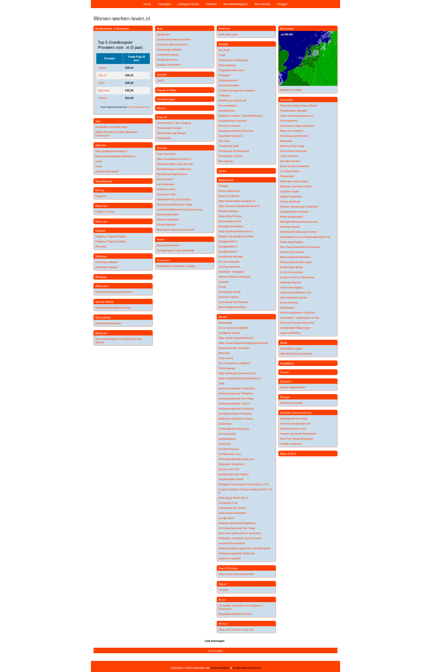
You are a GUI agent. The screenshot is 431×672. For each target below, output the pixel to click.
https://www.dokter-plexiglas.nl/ (237, 201)
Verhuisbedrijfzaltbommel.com (113, 307)
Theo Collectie (289, 156)
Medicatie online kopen (294, 181)
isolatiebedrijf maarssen (233, 121)
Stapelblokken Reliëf (231, 479)
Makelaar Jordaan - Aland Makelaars (240, 115)
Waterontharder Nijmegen (295, 257)
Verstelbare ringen (291, 348)
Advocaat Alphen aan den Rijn (175, 164)
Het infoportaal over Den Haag (237, 528)
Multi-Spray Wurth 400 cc (233, 498)
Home (147, 4)
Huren (160, 239)
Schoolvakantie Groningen (296, 262)
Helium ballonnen (229, 191)
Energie (285, 397)
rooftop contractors (291, 444)
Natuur (223, 584)
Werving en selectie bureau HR (175, 229)
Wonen (223, 317)
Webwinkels (226, 180)
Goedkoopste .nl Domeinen (112, 28)
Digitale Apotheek (291, 196)
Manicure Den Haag (292, 146)
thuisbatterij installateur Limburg (176, 266)
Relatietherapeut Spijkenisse (174, 169)
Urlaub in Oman (104, 211)
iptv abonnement (290, 161)
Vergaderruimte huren (231, 70)
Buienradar (287, 28)
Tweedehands (103, 181)
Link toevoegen (215, 641)
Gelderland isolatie (291, 403)
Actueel (161, 74)
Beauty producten (229, 196)
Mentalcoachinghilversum (172, 174)
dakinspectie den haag (293, 418)
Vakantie (100, 145)
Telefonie (224, 28)
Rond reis (101, 206)
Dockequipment (228, 80)
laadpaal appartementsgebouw (237, 523)
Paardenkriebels (228, 211)
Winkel (223, 623)
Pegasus (100, 196)
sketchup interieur (290, 282)
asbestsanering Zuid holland (174, 199)
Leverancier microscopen (234, 302)
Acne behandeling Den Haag (174, 204)
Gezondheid (102, 317)
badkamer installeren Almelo (236, 419)
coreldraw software (106, 262)
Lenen (222, 171)
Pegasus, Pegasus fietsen (110, 236)
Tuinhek (223, 590)
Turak (222, 55)
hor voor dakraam (229, 261)
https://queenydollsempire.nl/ (236, 231)
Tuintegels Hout (228, 503)
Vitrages (223, 186)
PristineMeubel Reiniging (234, 429)
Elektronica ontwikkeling (233, 60)
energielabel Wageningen (295, 328)
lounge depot (226, 518)
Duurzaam (163, 260)
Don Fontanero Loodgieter (234, 363)
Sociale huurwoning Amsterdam (299, 206)
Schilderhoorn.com (230, 454)
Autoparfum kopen (168, 54)
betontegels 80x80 (230, 292)
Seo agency (226, 161)
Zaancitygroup (227, 65)
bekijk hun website (230, 558)
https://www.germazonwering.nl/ (237, 373)
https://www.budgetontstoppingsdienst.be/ (243, 343)
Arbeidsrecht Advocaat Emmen (113, 292)
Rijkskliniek (287, 176)
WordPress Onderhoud (232, 100)
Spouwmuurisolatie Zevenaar (236, 131)
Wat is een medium (291, 131)
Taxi (97, 121)
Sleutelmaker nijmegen (294, 110)
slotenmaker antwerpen (232, 513)
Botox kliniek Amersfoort (294, 166)
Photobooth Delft (229, 146)
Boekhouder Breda (291, 267)
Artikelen (211, 4)
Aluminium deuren (229, 126)
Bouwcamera (165, 179)
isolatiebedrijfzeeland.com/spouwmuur (180, 209)
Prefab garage (227, 368)
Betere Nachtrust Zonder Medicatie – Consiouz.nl (117, 133)
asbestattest (287, 307)
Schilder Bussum (229, 449)
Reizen (161, 108)
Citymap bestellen (229, 266)
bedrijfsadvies (227, 110)
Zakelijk (223, 44)
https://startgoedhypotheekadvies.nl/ (240, 378)
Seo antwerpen (228, 105)
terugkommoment (167, 59)
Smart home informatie (293, 151)
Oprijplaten (163, 34)
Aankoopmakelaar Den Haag (236, 398)
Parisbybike (164, 138)
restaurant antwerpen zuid (295, 292)
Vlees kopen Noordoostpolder (236, 574)
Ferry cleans (226, 358)
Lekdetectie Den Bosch (232, 508)
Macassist (286, 141)
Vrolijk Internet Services (247, 667)
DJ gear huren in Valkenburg (297, 277)
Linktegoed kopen (188, 4)
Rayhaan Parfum (229, 297)
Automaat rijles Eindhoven (172, 44)
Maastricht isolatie (291, 90)
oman (98, 161)
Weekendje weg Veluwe (171, 133)
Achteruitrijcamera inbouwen (174, 39)
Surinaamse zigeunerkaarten (297, 126)
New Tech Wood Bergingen (296, 439)
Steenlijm (100, 246)
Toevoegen (164, 4)
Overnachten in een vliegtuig (174, 123)
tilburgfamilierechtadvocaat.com (299, 222)
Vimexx (102, 98)
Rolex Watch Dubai (230, 216)
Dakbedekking (227, 439)
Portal (222, 287)
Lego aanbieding (290, 333)
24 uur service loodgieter (233, 328)
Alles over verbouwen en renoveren (240, 533)
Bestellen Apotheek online (296, 186)
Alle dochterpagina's (235, 4)
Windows (101, 256)
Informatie (286, 99)
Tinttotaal (224, 95)
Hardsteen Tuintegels (231, 272)
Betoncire (224, 353)
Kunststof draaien (229, 85)
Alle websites (262, 4)
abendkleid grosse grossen (296, 353)
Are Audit (224, 50)
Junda (102, 67)
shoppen (100, 230)
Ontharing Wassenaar (108, 323)
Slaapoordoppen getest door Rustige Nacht (244, 548)
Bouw (222, 599)
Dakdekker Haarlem (230, 136)
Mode (283, 342)
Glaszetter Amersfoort (231, 464)
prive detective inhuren (293, 297)
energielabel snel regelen (234, 474)
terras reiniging (289, 302)
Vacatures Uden (166, 194)
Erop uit (162, 117)
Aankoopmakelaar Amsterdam (237, 388)
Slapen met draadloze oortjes (236, 236)
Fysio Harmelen (166, 154)
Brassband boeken (168, 245)
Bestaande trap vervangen (234, 348)
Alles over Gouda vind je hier (297, 323)
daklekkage (225, 323)
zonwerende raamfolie (232, 543)
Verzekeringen (166, 99)
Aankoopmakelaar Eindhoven (236, 408)
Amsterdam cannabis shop (111, 127)
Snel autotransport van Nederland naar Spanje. (118, 340)
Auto (160, 28)
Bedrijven (101, 333)
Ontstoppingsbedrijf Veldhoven (237, 553)
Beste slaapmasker (291, 217)
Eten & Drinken (228, 568)
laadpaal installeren (168, 64)
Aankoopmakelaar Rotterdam (236, 393)
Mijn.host (103, 90)
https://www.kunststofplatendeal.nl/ (239, 206)
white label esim (228, 34)
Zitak (221, 383)
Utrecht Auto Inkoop (292, 252)
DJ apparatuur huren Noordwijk (175, 250)
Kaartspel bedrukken (231, 226)
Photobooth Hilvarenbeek (234, 151)
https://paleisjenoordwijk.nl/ (111, 151)
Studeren (285, 381)
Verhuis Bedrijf (104, 301)
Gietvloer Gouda (290, 227)
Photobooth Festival (230, 156)
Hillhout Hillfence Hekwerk (234, 277)
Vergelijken (287, 363)
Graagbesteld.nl (228, 241)
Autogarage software (169, 49)
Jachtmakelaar (165, 184)
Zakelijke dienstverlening (295, 412)
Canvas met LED (229, 469)
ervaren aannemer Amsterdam (298, 433)
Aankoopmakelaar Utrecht (234, 403)
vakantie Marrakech (107, 171)
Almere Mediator (167, 224)
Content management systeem (237, 90)
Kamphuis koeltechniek (294, 136)
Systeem (224, 282)
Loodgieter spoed (229, 333)
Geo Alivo (224, 141)
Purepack (224, 75)
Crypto (284, 372)
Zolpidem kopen (290, 191)
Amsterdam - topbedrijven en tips (299, 318)
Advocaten (102, 286)
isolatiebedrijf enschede (294, 211)
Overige (162, 148)
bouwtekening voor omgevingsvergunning (305, 237)
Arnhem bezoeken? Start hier (297, 312)
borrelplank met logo (231, 256)
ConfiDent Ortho (290, 171)
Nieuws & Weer (166, 90)
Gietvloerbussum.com (293, 428)
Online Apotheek (290, 201)
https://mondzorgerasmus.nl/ (297, 115)
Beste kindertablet (167, 214)
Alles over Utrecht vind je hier (236, 629)
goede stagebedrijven (293, 387)
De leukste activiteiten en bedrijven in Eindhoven (241, 607)
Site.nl (102, 75)
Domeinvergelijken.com (139, 107)
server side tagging (291, 287)
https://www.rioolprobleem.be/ (236, 338)
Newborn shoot (166, 189)
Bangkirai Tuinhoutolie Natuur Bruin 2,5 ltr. (244, 484)
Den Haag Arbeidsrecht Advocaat (300, 247)
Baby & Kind (288, 453)
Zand (160, 80)
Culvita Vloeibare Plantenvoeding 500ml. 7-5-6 (246, 491)
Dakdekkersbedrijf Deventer (235, 614)
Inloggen (282, 4)
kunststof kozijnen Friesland (235, 413)
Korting (99, 190)
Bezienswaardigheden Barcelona (115, 156)
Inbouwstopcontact (230, 221)
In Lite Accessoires (291, 272)
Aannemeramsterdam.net (295, 423)
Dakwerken (225, 424)
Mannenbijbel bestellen (232, 307)
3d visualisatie (227, 434)
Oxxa (101, 82)
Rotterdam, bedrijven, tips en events (240, 538)
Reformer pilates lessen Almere (299, 105)
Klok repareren (289, 121)
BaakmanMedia (220, 667)
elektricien (225, 444)
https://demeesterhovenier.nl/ (174, 159)
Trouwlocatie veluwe (169, 128)
